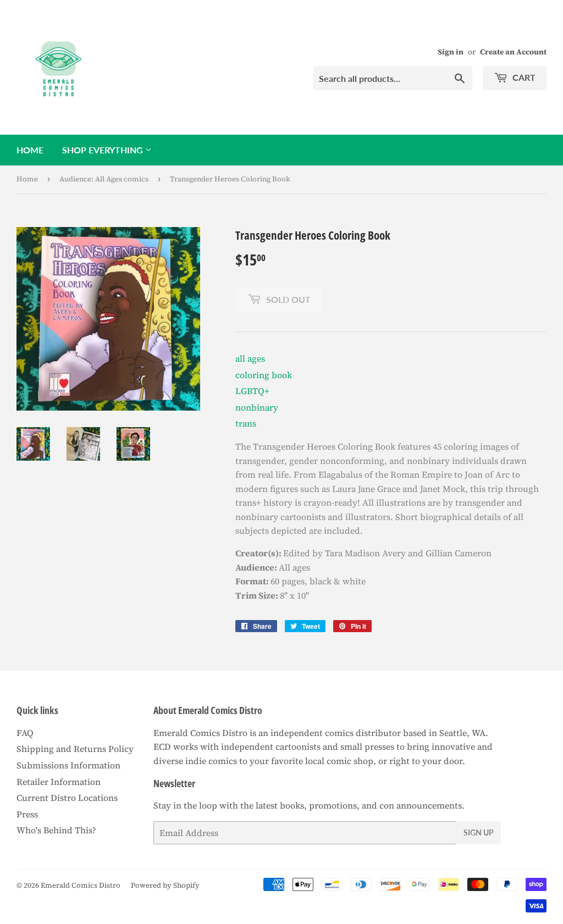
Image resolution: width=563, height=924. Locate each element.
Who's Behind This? (56, 830)
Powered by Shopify (165, 885)
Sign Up (478, 832)
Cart (523, 77)
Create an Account (513, 52)
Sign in (450, 52)
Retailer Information (58, 782)
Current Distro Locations (67, 798)
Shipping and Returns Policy (75, 749)
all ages (250, 358)
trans (245, 423)
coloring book (263, 375)
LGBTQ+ (252, 391)
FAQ (25, 733)
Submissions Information (68, 765)
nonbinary (256, 407)
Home (29, 150)
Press (27, 814)
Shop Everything (103, 150)
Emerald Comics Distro (80, 885)
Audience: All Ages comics (103, 179)
